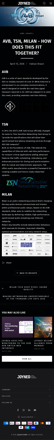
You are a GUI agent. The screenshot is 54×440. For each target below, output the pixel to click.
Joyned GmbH (22, 435)
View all (27, 359)
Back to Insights (28, 273)
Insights (29, 33)
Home (22, 33)
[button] (44, 3)
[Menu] (3, 3)
